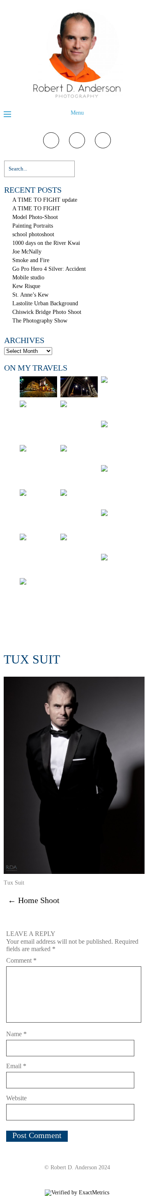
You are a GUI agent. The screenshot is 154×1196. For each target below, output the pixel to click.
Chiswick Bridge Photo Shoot (46, 312)
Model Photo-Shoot (35, 217)
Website (16, 1098)
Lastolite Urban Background (45, 303)
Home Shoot (34, 900)
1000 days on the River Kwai (46, 243)
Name (16, 1033)
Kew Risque (26, 286)
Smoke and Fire (30, 260)
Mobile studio (28, 277)
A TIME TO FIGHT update (44, 200)
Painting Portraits (32, 226)
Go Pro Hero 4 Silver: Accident (49, 269)
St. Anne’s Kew (30, 295)
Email (16, 1065)
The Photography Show (39, 321)
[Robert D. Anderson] (77, 99)
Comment (21, 960)
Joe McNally (26, 252)
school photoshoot (33, 234)
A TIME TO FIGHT (36, 208)
